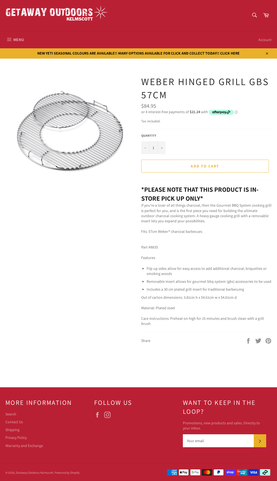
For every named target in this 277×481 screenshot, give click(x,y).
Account (265, 39)
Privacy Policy (16, 437)
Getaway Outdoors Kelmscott (34, 473)
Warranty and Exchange (24, 445)
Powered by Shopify (67, 473)
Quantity (148, 135)
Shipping (12, 429)
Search (10, 414)
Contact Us (14, 421)
